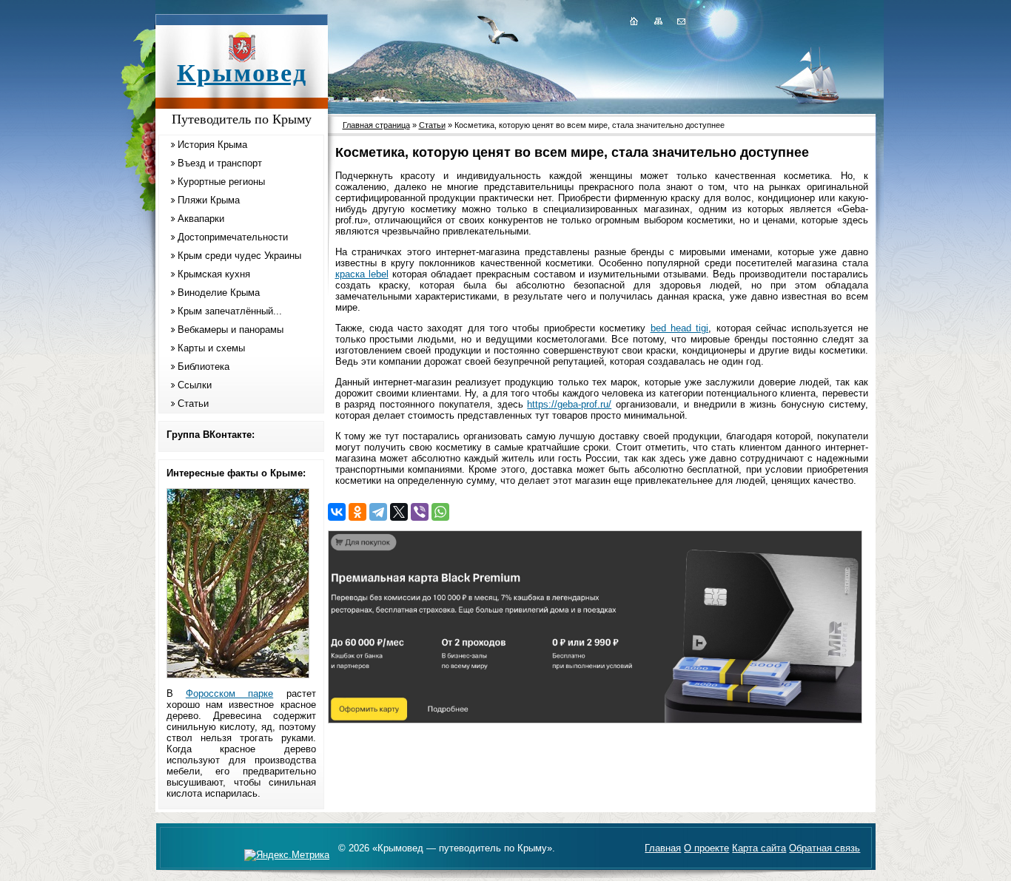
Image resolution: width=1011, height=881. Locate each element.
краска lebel (362, 274)
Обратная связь (824, 848)
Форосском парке (229, 693)
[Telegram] (378, 512)
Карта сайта (759, 848)
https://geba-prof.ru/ (569, 404)
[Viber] (420, 512)
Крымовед (242, 73)
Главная (663, 848)
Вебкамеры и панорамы (230, 329)
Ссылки (195, 385)
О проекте (706, 848)
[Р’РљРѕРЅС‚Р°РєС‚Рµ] (337, 512)
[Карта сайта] (658, 21)
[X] (399, 512)
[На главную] (633, 21)
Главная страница (376, 125)
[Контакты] (680, 21)
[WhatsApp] (440, 512)
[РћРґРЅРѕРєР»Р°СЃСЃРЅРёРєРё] (357, 512)
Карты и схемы (211, 348)
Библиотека (203, 366)
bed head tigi (680, 328)
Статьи (193, 403)
